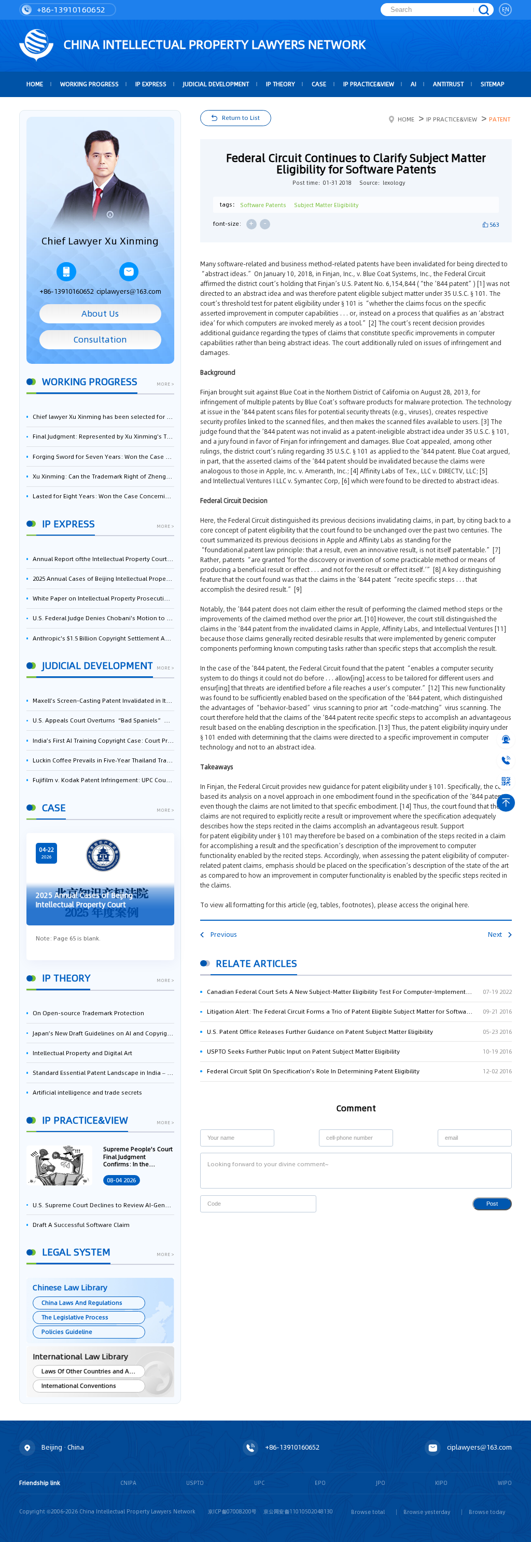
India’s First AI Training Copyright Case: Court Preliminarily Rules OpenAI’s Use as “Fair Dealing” (103, 740)
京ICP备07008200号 (232, 1511)
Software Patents (263, 205)
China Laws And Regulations (81, 1303)
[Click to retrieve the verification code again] (300, 1204)
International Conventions (78, 1386)
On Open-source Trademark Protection (88, 1013)
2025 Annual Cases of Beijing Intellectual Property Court (103, 579)
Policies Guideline (66, 1332)
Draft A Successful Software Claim (81, 1225)
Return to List (241, 118)
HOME (34, 84)
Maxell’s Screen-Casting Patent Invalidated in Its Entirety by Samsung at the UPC (103, 701)
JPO (380, 1482)
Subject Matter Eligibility (326, 205)
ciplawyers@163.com (128, 291)
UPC (259, 1482)
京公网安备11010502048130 (298, 1511)
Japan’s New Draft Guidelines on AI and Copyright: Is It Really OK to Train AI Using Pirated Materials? (103, 1033)
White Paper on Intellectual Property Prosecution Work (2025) (103, 598)
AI (413, 84)
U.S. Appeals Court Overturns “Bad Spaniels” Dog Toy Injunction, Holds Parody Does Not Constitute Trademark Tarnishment (103, 720)
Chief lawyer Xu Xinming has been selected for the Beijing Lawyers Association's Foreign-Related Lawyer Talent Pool (103, 417)
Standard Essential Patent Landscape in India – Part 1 (103, 1073)
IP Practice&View (368, 84)
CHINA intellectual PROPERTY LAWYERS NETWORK (213, 44)
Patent (499, 119)
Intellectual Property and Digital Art (82, 1053)
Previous (223, 934)
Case (319, 84)
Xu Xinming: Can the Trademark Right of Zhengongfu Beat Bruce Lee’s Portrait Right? (103, 476)
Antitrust (448, 84)
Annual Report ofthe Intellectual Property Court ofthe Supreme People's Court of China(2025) (103, 559)
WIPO (505, 1482)
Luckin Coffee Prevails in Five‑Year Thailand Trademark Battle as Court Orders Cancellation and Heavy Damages (103, 760)
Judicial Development (216, 84)
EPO (320, 1482)
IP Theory (280, 84)
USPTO (195, 1482)
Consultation (100, 340)
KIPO (441, 1482)
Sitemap (493, 84)
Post (492, 1203)
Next (495, 934)
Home (406, 119)
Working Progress (89, 84)
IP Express (150, 84)
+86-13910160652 (70, 9)
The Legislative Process (74, 1317)
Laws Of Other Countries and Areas (91, 1371)
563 (494, 225)
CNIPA (128, 1482)
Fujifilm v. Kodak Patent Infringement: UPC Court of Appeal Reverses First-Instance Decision (103, 780)
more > (165, 384)
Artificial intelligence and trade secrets (87, 1092)
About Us (100, 314)
